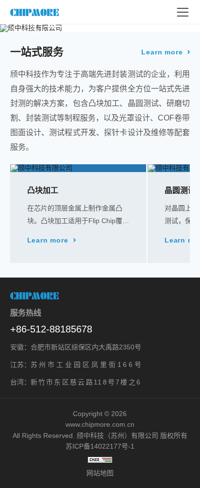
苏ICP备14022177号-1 (100, 446)
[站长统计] (100, 460)
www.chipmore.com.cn (100, 424)
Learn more (162, 52)
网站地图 (100, 473)
